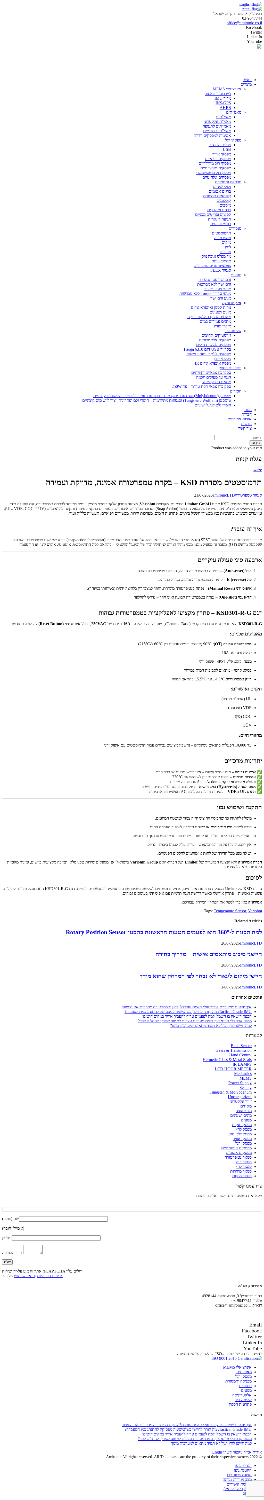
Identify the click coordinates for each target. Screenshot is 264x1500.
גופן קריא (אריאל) (238, 1489)
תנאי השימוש (24, 1276)
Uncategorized (240, 1097)
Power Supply (240, 1083)
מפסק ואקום (242, 1124)
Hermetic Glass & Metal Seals (227, 1059)
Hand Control (240, 1055)
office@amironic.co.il (244, 23)
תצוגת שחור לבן (239, 1475)
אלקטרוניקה (242, 1395)
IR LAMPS (242, 1064)
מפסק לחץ (243, 1129)
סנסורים (245, 1386)
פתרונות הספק (240, 1404)
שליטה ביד (243, 1399)
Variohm (255, 911)
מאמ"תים (244, 1372)
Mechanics (243, 1073)
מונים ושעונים (241, 1115)
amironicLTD (224, 495)
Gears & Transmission (234, 1050)
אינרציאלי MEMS (237, 1367)
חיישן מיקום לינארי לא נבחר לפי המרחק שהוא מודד (201, 976)
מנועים (246, 1120)
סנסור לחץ (243, 1166)
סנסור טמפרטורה (248, 495)
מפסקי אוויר (242, 1138)
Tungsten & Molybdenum (231, 1092)
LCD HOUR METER (233, 1069)
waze (257, 470)
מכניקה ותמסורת (238, 1381)
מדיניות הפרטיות (50, 1276)
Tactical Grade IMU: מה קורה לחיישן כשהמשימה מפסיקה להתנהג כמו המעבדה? (188, 1011)
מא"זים (246, 1106)
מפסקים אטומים (239, 1152)
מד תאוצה (244, 1111)
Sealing (246, 1087)
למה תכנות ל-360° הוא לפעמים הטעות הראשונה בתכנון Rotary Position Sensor (164, 932)
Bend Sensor (241, 1045)
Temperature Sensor (230, 911)
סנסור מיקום (242, 1176)
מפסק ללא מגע (240, 1134)
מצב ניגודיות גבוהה (237, 1479)
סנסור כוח (244, 1162)
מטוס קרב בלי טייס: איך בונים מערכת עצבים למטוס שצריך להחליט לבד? (195, 1021)
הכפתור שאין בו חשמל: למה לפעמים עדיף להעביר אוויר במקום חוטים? (196, 1016)
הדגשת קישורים (239, 1484)
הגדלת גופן (243, 1465)
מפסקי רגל (243, 1143)
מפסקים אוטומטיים (236, 1148)
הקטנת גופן (243, 1470)
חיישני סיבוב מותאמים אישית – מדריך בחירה (208, 954)
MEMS (246, 1078)
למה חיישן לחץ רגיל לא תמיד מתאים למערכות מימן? (211, 1025)
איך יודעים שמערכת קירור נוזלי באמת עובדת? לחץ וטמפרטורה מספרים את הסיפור (187, 1007)
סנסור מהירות (241, 1171)
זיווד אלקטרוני (241, 1101)
